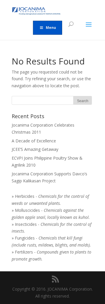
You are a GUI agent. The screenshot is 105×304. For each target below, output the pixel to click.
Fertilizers (24, 252)
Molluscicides (27, 210)
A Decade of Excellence (34, 141)
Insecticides (26, 224)
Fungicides (25, 238)
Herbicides (24, 196)
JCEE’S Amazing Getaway (35, 149)
